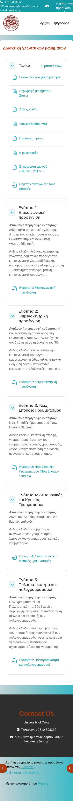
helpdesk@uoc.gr (11, 10)
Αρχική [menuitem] (45, 23)
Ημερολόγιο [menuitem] (61, 23)
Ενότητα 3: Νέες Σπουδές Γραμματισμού (39, 407)
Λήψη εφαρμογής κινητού (22, 772)
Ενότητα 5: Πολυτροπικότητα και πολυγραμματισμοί (37, 585)
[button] (48, 6)
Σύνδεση (27, 767)
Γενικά (24, 65)
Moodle (43, 783)
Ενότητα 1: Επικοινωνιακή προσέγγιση (32, 212)
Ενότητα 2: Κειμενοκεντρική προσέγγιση (33, 316)
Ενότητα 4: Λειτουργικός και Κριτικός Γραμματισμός (40, 500)
